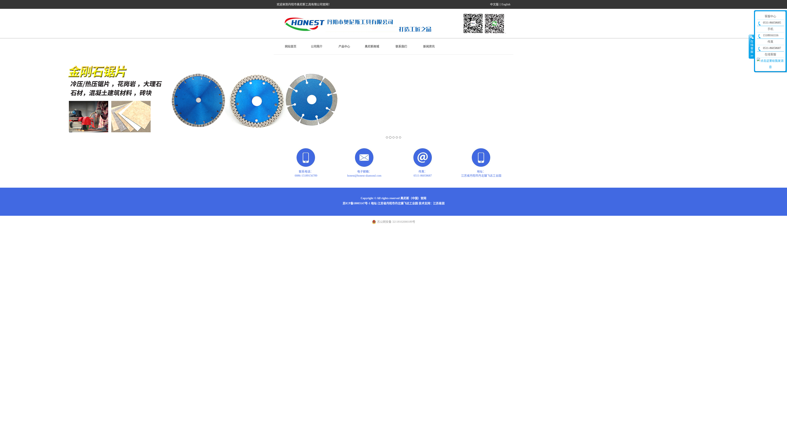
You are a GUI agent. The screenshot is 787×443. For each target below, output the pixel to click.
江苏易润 (439, 203)
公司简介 (316, 46)
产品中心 (344, 46)
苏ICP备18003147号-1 (356, 203)
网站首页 (290, 46)
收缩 (751, 46)
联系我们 (401, 46)
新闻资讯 (429, 46)
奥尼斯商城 (372, 46)
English (506, 4)
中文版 (494, 4)
